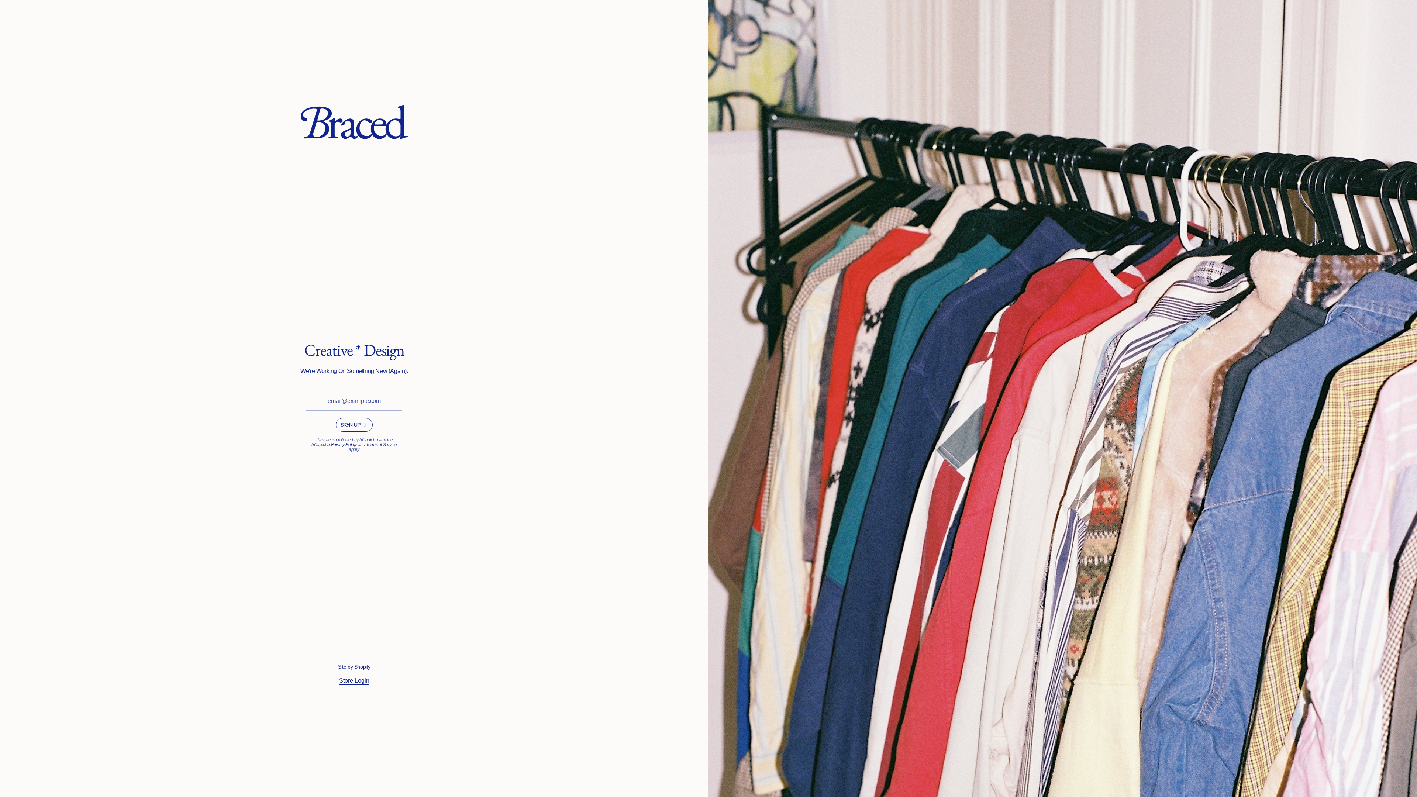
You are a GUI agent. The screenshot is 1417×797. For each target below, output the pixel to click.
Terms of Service (381, 444)
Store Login (354, 680)
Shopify (362, 667)
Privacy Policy (344, 444)
